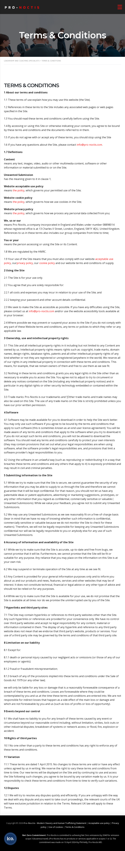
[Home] (22, 7)
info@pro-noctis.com (89, 144)
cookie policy (47, 263)
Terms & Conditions (74, 827)
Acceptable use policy (99, 823)
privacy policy (25, 263)
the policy (18, 190)
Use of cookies (56, 827)
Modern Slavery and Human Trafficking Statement (61, 823)
